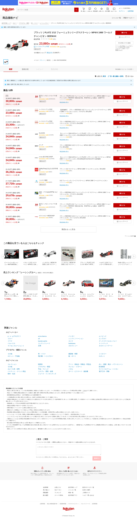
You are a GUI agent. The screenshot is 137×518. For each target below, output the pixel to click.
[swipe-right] (133, 256)
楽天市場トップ (6, 23)
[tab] (10, 69)
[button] (89, 10)
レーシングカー (44, 23)
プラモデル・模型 (24, 23)
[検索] (76, 10)
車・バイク (34, 23)
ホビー (15, 23)
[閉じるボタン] (135, 27)
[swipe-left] (3, 256)
